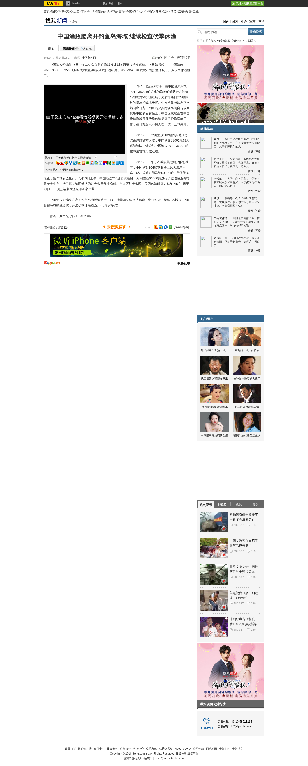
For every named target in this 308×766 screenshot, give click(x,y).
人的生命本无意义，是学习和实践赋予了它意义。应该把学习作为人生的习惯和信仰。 (237, 182)
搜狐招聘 (112, 748)
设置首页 (70, 748)
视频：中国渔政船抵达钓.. (67, 169)
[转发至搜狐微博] (58, 163)
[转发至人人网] (70, 163)
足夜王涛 (219, 158)
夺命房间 (236, 40)
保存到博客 (183, 57)
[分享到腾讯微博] (75, 163)
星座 (196, 11)
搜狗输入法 (85, 748)
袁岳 (216, 139)
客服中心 (138, 748)
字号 (171, 57)
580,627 (239, 577)
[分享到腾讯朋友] (88, 163)
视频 (99, 11)
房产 (143, 11)
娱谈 (106, 11)
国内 (226, 21)
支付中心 (99, 748)
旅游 (181, 11)
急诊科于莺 (220, 238)
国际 (235, 21)
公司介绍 (198, 748)
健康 (158, 11)
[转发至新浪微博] (62, 163)
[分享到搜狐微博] (156, 227)
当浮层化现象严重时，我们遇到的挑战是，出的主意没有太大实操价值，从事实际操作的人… (237, 142)
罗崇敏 (218, 178)
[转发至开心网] (83, 163)
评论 (261, 21)
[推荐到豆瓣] (109, 163)
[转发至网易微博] (92, 163)
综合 (74, 21)
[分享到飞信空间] (113, 163)
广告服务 (125, 748)
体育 (84, 11)
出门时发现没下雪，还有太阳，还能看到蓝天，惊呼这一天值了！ (237, 241)
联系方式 (151, 748)
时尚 (151, 11)
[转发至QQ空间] (66, 163)
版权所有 (192, 753)
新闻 (54, 11)
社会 (244, 21)
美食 (188, 11)
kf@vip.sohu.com (241, 726)
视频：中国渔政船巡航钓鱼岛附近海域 (68, 157)
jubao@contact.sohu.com (168, 758)
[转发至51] (122, 163)
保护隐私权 (166, 748)
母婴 (173, 11)
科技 (129, 11)
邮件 (120, 3)
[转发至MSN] (96, 163)
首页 (47, 11)
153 (253, 525)
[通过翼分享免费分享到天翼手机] (79, 163)
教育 (166, 11)
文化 (69, 11)
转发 (250, 151)
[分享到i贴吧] (105, 163)
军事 (61, 11)
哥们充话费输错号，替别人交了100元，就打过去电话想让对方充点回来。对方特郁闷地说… (237, 222)
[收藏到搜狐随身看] (170, 227)
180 (253, 577)
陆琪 (216, 198)
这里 (83, 121)
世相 (121, 11)
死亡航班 (211, 40)
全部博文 (237, 748)
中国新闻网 (89, 57)
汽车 (136, 11)
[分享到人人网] (166, 227)
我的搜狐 (108, 3)
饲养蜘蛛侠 (224, 40)
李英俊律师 (220, 218)
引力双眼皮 (249, 40)
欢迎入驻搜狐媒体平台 (249, 3)
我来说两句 (77, 48)
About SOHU (183, 748)
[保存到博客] (181, 227)
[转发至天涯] (118, 163)
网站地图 (211, 748)
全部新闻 (224, 748)
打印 (159, 57)
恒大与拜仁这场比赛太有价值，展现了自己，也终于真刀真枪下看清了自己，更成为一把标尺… (237, 162)
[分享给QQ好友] (161, 227)
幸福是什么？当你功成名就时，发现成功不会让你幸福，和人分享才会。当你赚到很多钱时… (237, 202)
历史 (76, 11)
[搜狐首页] (54, 3)
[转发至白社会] (100, 163)
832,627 (239, 525)
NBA (91, 11)
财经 (114, 11)
